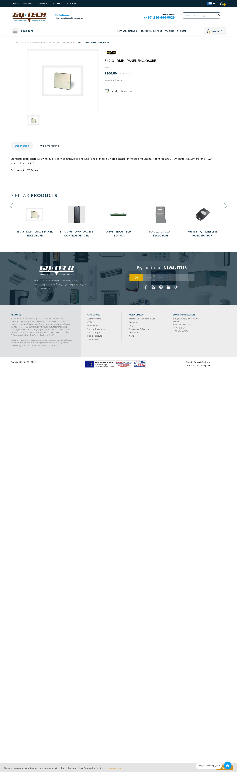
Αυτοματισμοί (93, 332)
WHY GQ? (43, 3)
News (131, 336)
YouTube (153, 287)
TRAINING (169, 31)
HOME (16, 3)
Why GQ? (133, 325)
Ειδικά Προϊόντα (94, 336)
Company (27, 3)
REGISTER (181, 31)
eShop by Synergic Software (197, 362)
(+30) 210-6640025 (181, 330)
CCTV (89, 322)
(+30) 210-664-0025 (159, 17)
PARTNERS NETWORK (127, 31)
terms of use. (114, 768)
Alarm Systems (94, 318)
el (214, 3)
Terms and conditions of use (142, 318)
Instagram (161, 287)
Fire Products (93, 325)
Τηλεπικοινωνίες (95, 339)
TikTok (176, 287)
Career (56, 3)
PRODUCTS (26, 31)
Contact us (70, 3)
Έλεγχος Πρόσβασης (96, 329)
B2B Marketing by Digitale (198, 365)
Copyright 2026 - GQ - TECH (23, 362)
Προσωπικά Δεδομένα (139, 329)
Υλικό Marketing (49, 145)
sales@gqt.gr (179, 327)
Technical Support (151, 31)
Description (22, 145)
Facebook (146, 287)
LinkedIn (168, 287)
